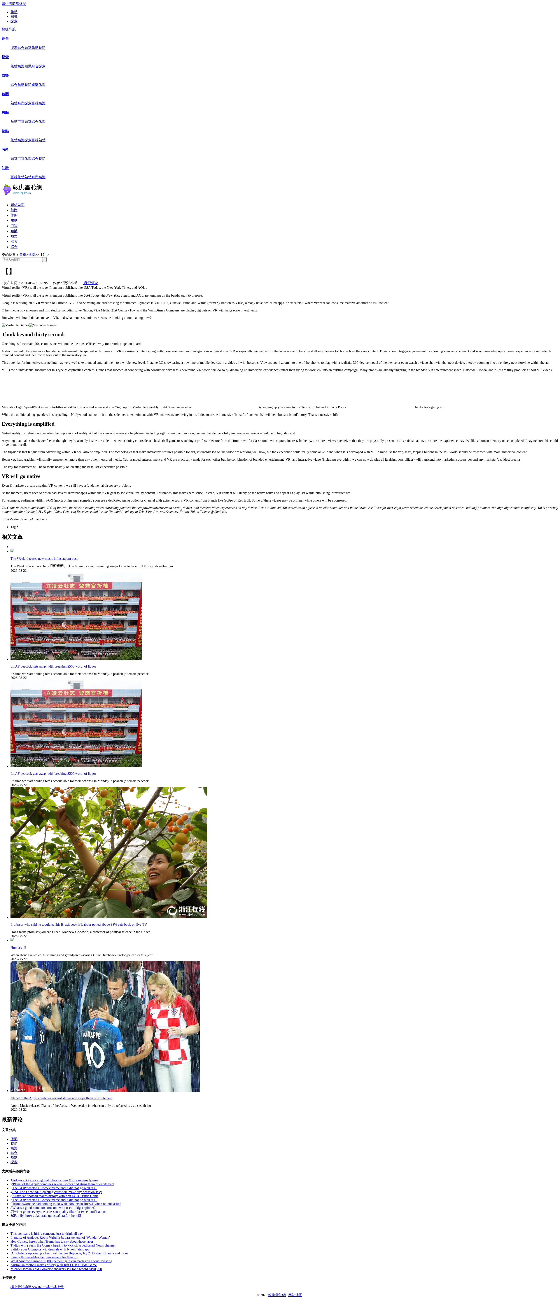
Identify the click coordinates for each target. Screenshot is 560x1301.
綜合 (5, 38)
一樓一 (48, 1287)
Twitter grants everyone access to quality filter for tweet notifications (59, 1212)
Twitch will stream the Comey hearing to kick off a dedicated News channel (62, 1245)
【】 (42, 255)
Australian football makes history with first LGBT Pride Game (55, 1196)
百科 (35, 103)
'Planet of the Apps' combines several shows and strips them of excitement (61, 1098)
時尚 (42, 48)
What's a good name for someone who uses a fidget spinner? (54, 1208)
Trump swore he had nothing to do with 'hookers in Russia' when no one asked (66, 1204)
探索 (14, 21)
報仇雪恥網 (10, 4)
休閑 (22, 4)
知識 (14, 16)
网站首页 (17, 205)
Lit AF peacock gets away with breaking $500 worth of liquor (53, 666)
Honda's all (18, 948)
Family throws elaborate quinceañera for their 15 (47, 1215)
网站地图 (295, 1295)
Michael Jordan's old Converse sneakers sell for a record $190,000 (56, 1269)
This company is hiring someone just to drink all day (46, 1233)
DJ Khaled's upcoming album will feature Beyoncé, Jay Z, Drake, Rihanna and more (69, 1253)
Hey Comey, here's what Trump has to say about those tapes (51, 1241)
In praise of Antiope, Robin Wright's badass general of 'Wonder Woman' (60, 1237)
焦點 (14, 12)
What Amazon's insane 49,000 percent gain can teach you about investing (61, 1261)
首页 (22, 255)
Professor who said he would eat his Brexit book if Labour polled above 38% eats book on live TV (78, 924)
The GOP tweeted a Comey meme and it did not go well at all (54, 1188)
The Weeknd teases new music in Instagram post (43, 558)
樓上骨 (58, 1287)
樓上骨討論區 (21, 1287)
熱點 (21, 85)
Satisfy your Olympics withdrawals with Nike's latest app (49, 1249)
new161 (37, 1287)
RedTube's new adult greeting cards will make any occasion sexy (57, 1192)
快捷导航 (9, 29)
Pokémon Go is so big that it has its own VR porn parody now (55, 1180)
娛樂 (21, 66)
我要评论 (90, 283)
